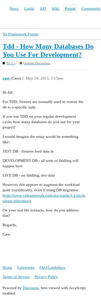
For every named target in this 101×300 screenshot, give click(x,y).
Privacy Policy (46, 277)
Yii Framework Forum (20, 34)
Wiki (55, 8)
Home (7, 267)
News (14, 8)
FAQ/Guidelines (52, 267)
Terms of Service (16, 277)
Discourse (31, 288)
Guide (29, 8)
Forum (70, 8)
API (43, 8)
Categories (25, 267)
